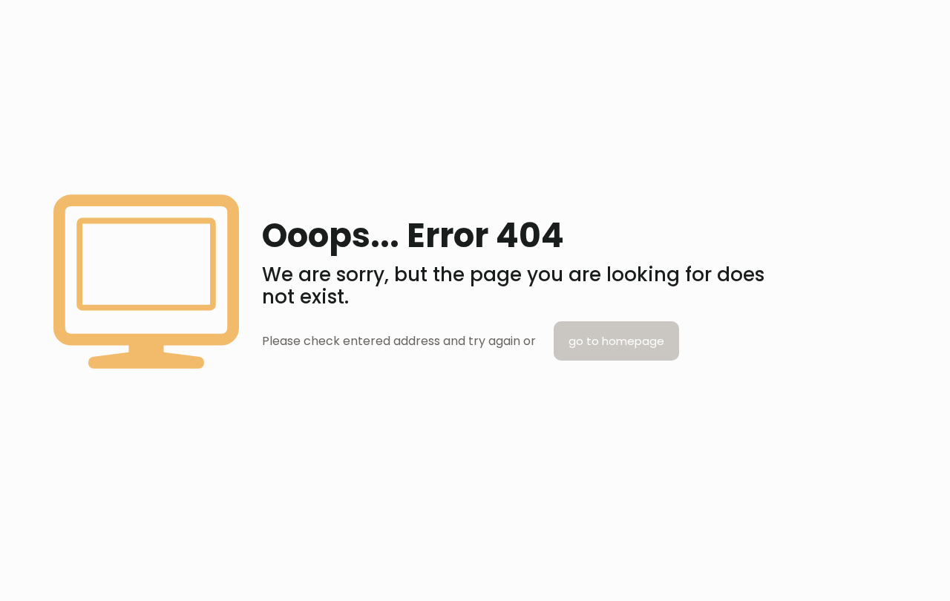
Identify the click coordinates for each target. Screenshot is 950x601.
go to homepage (616, 341)
